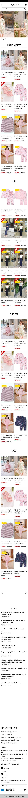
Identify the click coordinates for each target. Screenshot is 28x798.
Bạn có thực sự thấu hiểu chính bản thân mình (12, 630)
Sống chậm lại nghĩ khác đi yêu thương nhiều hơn (14, 653)
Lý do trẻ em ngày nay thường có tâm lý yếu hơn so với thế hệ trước (13, 675)
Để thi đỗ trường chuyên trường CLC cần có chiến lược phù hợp (13, 613)
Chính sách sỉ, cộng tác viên (9, 732)
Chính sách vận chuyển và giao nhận (11, 737)
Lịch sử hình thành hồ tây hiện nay (10, 683)
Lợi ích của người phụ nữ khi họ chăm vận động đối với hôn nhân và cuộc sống (13, 661)
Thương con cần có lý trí (8, 645)
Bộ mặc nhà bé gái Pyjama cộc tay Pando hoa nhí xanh (20, 74)
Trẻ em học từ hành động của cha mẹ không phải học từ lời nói (14, 638)
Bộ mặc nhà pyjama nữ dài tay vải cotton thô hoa (20, 168)
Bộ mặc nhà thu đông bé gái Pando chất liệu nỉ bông (6, 168)
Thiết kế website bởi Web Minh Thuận (14, 796)
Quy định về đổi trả (6, 734)
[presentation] (2, 592)
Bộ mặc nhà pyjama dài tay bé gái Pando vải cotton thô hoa (20, 106)
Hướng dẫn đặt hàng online (9, 743)
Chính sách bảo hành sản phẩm (10, 740)
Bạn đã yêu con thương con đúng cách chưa (14, 668)
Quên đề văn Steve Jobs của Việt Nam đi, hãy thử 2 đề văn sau (13, 621)
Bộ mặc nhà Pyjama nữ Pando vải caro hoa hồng (20, 211)
